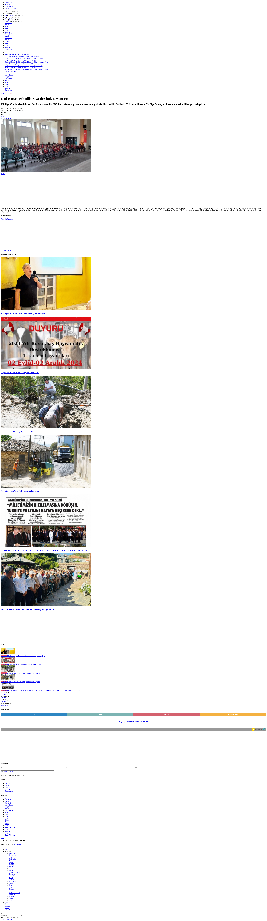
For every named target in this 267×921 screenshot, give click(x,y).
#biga (11, 219)
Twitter (14, 54)
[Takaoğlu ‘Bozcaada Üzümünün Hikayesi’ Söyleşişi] (46, 309)
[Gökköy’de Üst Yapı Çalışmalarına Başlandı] (46, 428)
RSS (16, 71)
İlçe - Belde (9, 19)
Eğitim (7, 26)
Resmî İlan (8, 49)
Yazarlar (7, 906)
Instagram (20, 54)
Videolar (8, 4)
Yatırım (23, 60)
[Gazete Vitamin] (7, 15)
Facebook (8, 54)
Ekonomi (30, 62)
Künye (7, 71)
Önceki (3, 250)
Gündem (32, 60)
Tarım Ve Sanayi (24, 58)
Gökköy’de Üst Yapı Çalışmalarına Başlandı (20, 432)
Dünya (35, 62)
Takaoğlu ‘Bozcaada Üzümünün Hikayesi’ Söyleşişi (23, 313)
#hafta (7, 219)
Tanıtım (11, 60)
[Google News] (6, 118)
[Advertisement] (63, 191)
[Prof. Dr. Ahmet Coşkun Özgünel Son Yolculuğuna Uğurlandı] (46, 605)
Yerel (6, 60)
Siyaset (13, 62)
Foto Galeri (9, 2)
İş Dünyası (17, 60)
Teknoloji (40, 58)
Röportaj (8, 62)
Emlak (7, 30)
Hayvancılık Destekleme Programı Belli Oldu (20, 373)
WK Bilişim (18, 844)
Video (7, 904)
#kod (2, 219)
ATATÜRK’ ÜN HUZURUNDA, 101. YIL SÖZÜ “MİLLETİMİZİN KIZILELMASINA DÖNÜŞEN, (44, 550)
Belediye (33, 58)
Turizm (7, 32)
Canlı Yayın (9, 6)
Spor (46, 62)
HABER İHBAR (6, 919)
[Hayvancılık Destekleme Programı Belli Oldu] (46, 368)
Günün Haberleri (10, 8)
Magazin (41, 62)
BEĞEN (4, 694)
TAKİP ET (4, 698)
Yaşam (7, 25)
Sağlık (7, 21)
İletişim (12, 71)
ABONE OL (5, 705)
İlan (27, 60)
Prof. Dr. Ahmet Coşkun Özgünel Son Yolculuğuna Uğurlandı (27, 609)
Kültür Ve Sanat (21, 62)
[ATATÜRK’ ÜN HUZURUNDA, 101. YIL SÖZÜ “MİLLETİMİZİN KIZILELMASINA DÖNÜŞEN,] (46, 546)
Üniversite (8, 23)
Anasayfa (4, 93)
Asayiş (7, 28)
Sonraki (8, 250)
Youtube (26, 54)
